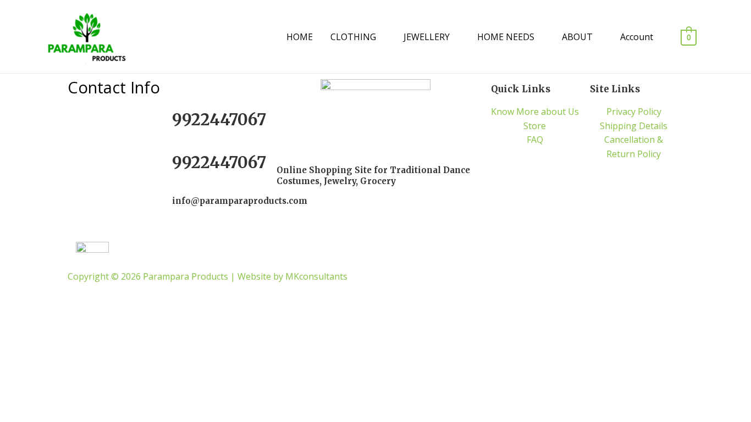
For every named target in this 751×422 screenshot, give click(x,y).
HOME (299, 37)
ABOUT (577, 37)
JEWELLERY (427, 37)
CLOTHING (353, 37)
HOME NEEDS (505, 37)
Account (636, 37)
